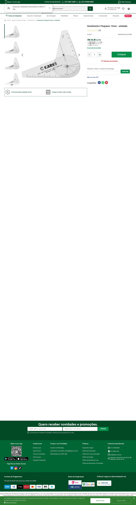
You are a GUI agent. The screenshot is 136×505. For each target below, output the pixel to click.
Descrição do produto (94, 48)
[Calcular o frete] (125, 71)
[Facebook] (11, 468)
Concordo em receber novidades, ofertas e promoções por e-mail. (52, 433)
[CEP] (104, 71)
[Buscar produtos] (90, 8)
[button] (45, 502)
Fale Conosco (126, 2)
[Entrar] (112, 8)
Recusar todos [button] (121, 500)
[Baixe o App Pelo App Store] (22, 459)
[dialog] (68, 500)
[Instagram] (15, 468)
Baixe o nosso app (13, 2)
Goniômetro (31, 20)
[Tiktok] (20, 468)
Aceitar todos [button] (100, 500)
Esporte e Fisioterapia (19, 20)
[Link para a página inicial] (7, 20)
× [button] (134, 498)
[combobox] (68, 8)
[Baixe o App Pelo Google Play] (10, 459)
